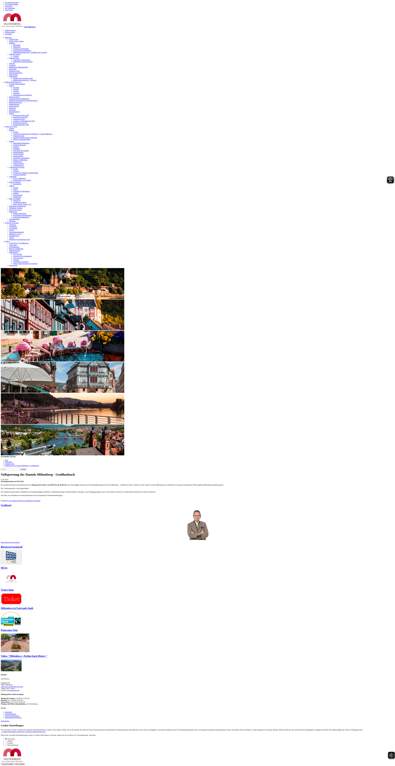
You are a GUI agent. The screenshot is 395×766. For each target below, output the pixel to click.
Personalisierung (12, 745)
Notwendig (11, 739)
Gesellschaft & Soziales (16, 167)
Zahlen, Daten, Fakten (16, 41)
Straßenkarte (17, 197)
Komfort (10, 743)
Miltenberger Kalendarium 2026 (19, 239)
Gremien (16, 91)
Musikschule (13, 265)
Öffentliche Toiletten (15, 208)
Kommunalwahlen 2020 (21, 125)
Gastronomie (13, 228)
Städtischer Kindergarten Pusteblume (25, 138)
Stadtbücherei (17, 162)
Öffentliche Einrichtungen (17, 206)
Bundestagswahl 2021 (20, 123)
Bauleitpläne (17, 184)
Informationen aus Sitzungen (22, 95)
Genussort (12, 65)
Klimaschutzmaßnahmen (21, 217)
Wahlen (11, 113)
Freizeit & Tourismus (12, 223)
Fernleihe (16, 260)
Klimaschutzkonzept (19, 213)
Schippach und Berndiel (21, 49)
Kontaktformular (10, 714)
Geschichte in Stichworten (21, 60)
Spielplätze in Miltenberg (21, 158)
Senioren (16, 171)
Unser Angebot (18, 258)
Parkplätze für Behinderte (21, 191)
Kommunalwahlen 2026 (21, 115)
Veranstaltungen (18, 165)
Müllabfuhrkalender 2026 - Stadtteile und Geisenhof (30, 52)
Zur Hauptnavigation (12, 2)
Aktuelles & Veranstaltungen (22, 256)
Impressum (8, 712)
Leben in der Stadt (11, 126)
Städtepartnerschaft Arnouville (23, 78)
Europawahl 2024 (19, 119)
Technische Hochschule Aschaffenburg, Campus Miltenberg (32, 134)
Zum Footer (9, 10)
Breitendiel (16, 45)
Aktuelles (16, 87)
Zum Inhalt (8, 6)
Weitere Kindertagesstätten (21, 139)
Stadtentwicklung (14, 54)
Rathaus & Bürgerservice (13, 82)
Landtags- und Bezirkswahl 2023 (24, 121)
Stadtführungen (14, 236)
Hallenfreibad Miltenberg (21, 143)
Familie (15, 169)
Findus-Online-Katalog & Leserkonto (25, 263)
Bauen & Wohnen (15, 182)
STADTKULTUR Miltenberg (19, 243)
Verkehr (11, 186)
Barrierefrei (12, 69)
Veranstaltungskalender (16, 232)
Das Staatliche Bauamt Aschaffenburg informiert (24, 501)
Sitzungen (16, 93)
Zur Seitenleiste (10, 8)
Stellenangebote (14, 104)
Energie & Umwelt (15, 210)
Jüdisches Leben (14, 71)
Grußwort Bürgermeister (17, 84)
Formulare (8, 34)
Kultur (7, 241)
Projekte (16, 56)
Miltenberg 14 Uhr (15, 234)
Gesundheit (12, 176)
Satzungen (12, 108)
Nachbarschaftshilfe (19, 175)
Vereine (11, 128)
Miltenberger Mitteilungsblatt (18, 67)
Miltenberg (8, 37)
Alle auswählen (19, 764)
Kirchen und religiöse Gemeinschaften (25, 173)
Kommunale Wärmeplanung (22, 215)
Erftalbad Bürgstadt (19, 145)
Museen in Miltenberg (20, 160)
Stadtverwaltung (10, 30)
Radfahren (16, 149)
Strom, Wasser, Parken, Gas (22, 204)
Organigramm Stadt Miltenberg (19, 99)
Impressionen (13, 75)
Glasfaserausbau (14, 219)
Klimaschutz (13, 212)
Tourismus (12, 225)
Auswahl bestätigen (7, 764)
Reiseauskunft (17, 195)
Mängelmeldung (14, 112)
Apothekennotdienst (19, 202)
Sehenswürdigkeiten (15, 73)
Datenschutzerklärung (12, 716)
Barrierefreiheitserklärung (13, 717)
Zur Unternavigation (11, 4)
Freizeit (11, 141)
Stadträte (16, 89)
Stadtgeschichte (14, 58)
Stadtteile (12, 43)
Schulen (15, 132)
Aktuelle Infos (13, 39)
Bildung (11, 130)
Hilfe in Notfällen (14, 199)
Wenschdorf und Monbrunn (22, 50)
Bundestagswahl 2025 (20, 117)
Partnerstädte (13, 76)
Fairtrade (12, 63)
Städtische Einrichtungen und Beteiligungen (23, 100)
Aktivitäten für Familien (21, 150)
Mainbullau (17, 47)
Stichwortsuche (10, 32)
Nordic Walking (18, 154)
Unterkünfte (13, 226)
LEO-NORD (17, 254)
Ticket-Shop (13, 245)
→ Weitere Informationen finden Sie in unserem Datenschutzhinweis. (23, 732)
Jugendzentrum (18, 156)
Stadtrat (11, 86)
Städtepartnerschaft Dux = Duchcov (25, 80)
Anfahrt (15, 188)
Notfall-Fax (17, 200)
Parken (15, 189)
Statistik (10, 741)
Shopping (12, 221)
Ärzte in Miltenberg (19, 178)
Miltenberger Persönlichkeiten (23, 62)
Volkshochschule (18, 136)
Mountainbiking (18, 152)
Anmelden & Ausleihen (20, 262)
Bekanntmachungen (15, 102)
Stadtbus (16, 193)
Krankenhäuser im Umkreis (22, 180)
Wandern (16, 147)
